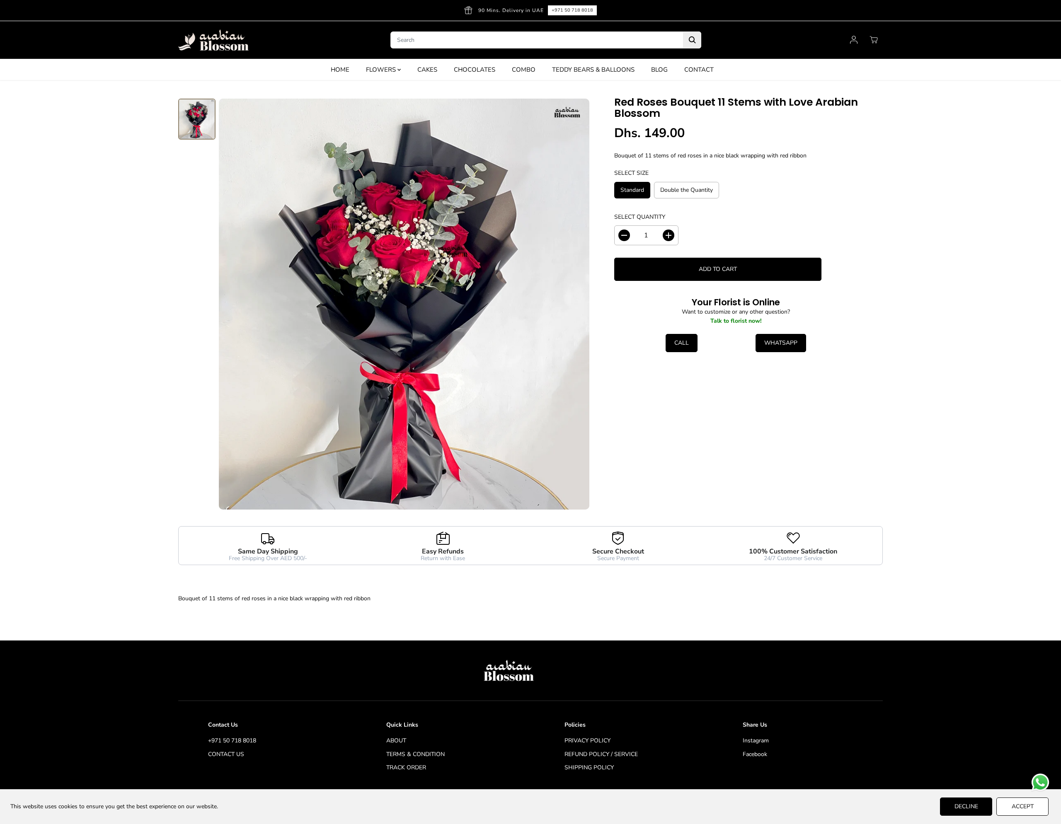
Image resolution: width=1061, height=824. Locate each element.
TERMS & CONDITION (415, 754)
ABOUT (396, 740)
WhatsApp (780, 343)
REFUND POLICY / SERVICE (601, 754)
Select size (631, 173)
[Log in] (854, 40)
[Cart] (874, 40)
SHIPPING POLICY (589, 767)
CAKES (427, 69)
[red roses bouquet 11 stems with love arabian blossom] (404, 304)
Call (681, 343)
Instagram (756, 740)
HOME (340, 69)
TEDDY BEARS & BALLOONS (593, 69)
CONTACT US (226, 754)
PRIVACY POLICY (587, 740)
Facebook (755, 754)
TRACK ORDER (406, 767)
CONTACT (699, 69)
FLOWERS (381, 69)
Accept (1023, 806)
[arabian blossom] (213, 40)
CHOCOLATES (474, 69)
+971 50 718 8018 (232, 740)
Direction (852, 10)
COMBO (523, 69)
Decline (966, 806)
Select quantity (639, 217)
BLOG (659, 69)
